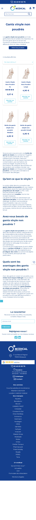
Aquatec (18, 399)
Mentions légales (18, 477)
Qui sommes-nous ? (18, 466)
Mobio (18, 439)
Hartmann (18, 419)
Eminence (18, 416)
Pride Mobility (18, 449)
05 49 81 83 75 (19, 2)
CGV (18, 471)
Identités (18, 426)
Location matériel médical (18, 393)
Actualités (18, 468)
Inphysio (18, 429)
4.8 (15, 362)
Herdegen (18, 421)
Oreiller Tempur (18, 444)
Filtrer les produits (18, 47)
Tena (18, 457)
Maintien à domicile (18, 391)
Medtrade (18, 437)
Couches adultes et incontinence (18, 388)
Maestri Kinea (18, 434)
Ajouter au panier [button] (10, 101)
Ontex (18, 442)
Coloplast (18, 409)
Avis (17, 362)
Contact (19, 379)
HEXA (18, 424)
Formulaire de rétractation (18, 473)
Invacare (18, 432)
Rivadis (18, 452)
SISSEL (18, 454)
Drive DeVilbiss (18, 414)
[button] (9, 90)
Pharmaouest (18, 447)
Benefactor (18, 401)
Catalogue (19, 376)
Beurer (18, 404)
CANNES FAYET (18, 406)
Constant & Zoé (18, 411)
